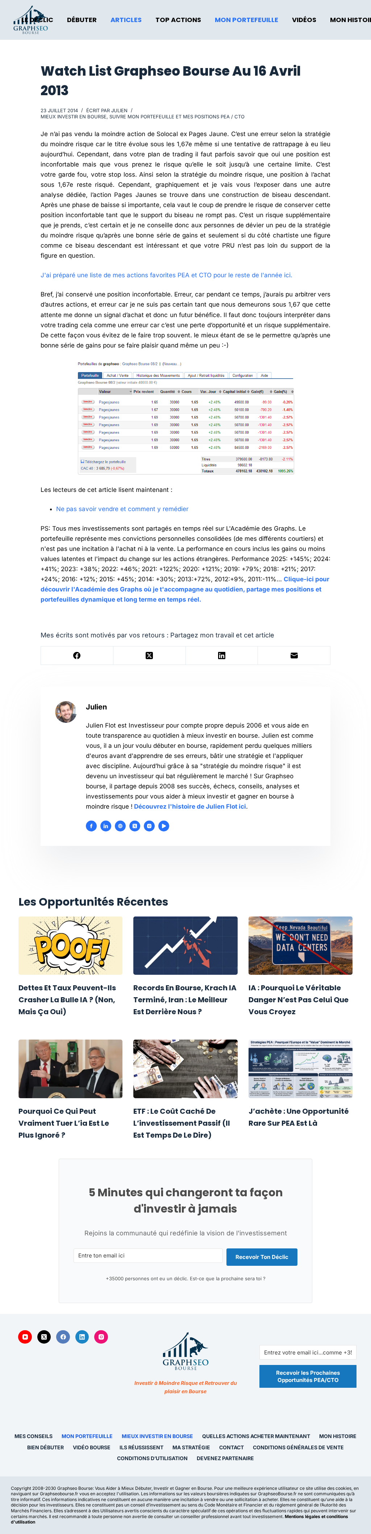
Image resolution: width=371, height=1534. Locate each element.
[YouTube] (25, 1337)
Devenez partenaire (225, 1458)
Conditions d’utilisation (152, 1458)
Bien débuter (45, 1447)
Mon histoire (338, 1436)
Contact (231, 1447)
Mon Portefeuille (246, 19)
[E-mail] (294, 655)
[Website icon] (120, 826)
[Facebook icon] (91, 826)
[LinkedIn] (222, 655)
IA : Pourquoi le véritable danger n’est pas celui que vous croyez (299, 1000)
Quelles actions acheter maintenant (256, 1436)
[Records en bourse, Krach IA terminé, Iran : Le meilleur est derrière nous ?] (185, 945)
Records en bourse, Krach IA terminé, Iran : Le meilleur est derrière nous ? (185, 1000)
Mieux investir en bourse (74, 116)
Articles (126, 19)
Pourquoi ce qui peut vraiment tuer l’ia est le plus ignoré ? (63, 1123)
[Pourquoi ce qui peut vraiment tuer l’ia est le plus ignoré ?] (70, 1069)
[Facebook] (77, 655)
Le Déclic (37, 19)
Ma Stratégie (191, 1447)
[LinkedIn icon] (105, 826)
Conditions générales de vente (298, 1447)
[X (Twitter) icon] (134, 826)
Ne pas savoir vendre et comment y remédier (122, 509)
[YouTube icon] (163, 826)
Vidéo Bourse (92, 1447)
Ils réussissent (141, 1447)
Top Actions (178, 19)
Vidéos (304, 19)
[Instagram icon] (149, 826)
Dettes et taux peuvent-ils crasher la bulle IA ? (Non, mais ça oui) (67, 1000)
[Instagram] (101, 1337)
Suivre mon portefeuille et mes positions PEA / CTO (177, 116)
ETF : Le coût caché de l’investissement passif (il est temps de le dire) (181, 1123)
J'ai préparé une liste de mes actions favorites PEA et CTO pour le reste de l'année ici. (166, 275)
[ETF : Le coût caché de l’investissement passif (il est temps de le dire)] (185, 1069)
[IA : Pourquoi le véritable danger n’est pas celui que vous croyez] (301, 945)
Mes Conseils (33, 1436)
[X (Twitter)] (149, 655)
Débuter (82, 19)
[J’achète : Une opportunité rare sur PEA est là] (301, 1069)
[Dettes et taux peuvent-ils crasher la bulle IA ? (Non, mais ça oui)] (70, 945)
